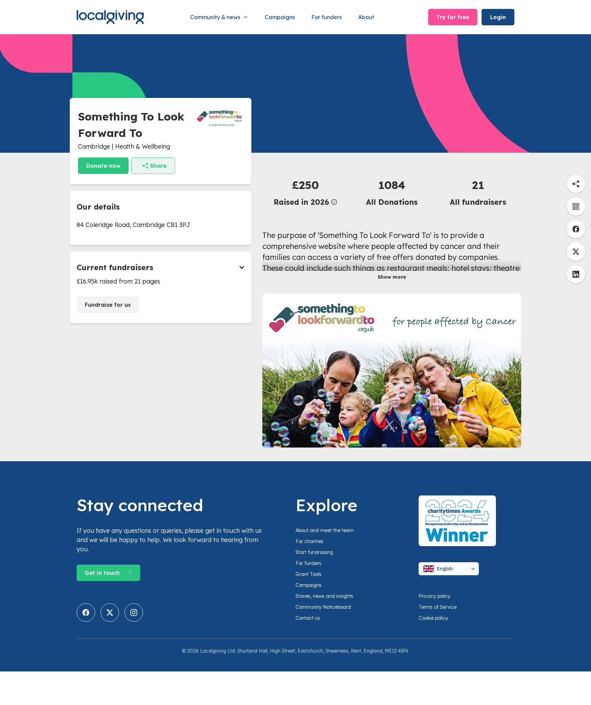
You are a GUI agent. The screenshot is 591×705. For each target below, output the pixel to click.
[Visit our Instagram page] (133, 612)
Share (158, 165)
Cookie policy (433, 618)
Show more (392, 277)
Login (498, 17)
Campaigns (280, 17)
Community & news (215, 17)
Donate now (103, 165)
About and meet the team (325, 530)
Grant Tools (308, 574)
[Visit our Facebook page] (86, 612)
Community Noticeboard (323, 607)
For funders (326, 17)
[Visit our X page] (110, 612)
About (366, 17)
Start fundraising (314, 552)
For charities (310, 541)
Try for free (452, 17)
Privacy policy (434, 596)
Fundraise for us (108, 304)
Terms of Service (438, 607)
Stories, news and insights (324, 596)
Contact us (308, 618)
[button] (305, 192)
